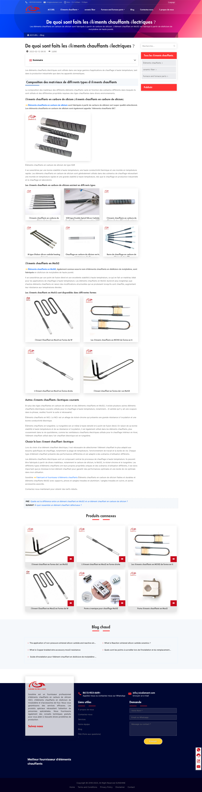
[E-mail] (198, 767)
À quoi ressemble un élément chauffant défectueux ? (58, 505)
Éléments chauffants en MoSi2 (42, 269)
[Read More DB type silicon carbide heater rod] (120, 238)
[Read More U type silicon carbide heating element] (43, 201)
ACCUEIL (34, 35)
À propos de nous (86, 709)
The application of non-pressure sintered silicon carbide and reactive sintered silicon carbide (63, 643)
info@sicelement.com (54, 2)
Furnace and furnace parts (155, 76)
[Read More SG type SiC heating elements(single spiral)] (120, 201)
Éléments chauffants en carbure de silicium (48, 105)
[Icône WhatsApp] (198, 750)
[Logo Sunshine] (33, 9)
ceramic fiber (149, 69)
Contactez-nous (85, 714)
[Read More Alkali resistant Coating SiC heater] (81, 238)
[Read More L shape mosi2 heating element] (110, 367)
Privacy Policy (106, 787)
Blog (42, 35)
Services (82, 719)
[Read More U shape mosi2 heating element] (110, 316)
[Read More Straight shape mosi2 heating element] (52, 367)
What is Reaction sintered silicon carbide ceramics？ (127, 643)
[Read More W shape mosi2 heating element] (52, 316)
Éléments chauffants (152, 63)
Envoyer (153, 741)
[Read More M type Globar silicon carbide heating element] (43, 238)
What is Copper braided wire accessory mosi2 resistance (55, 650)
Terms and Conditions (87, 787)
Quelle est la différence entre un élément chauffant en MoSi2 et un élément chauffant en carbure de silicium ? (79, 501)
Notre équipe (84, 724)
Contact (131, 787)
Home (72, 787)
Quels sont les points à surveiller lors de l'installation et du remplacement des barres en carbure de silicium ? (137, 650)
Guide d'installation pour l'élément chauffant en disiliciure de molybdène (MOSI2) (63, 657)
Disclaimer (120, 787)
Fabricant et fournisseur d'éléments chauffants (57, 477)
